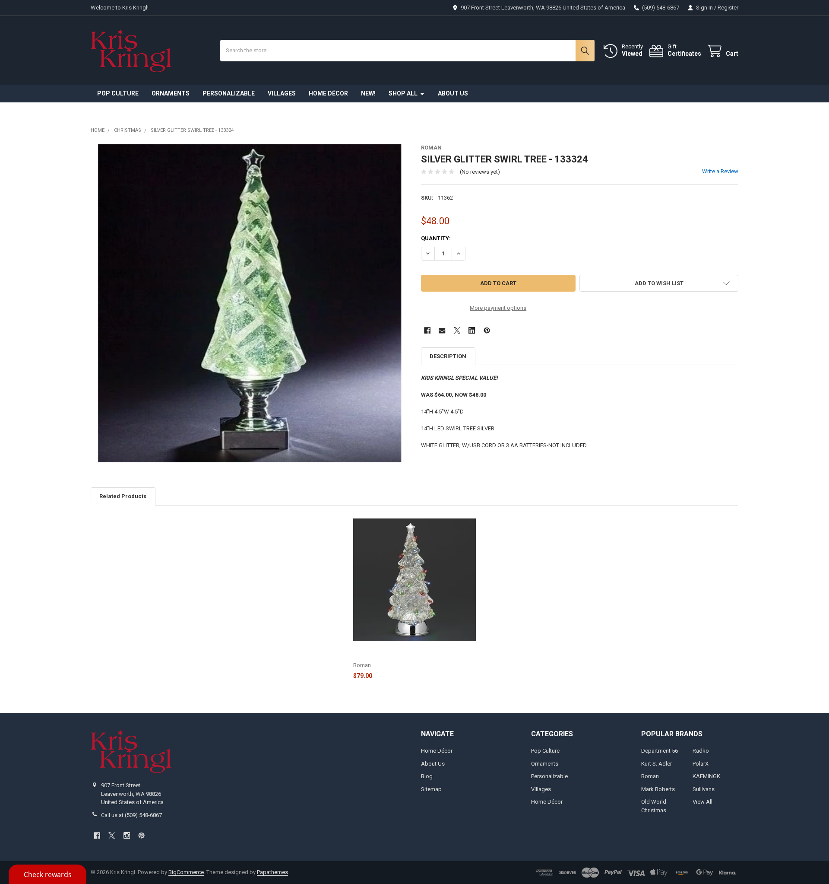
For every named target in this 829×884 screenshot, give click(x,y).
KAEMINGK (706, 776)
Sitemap (431, 789)
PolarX (701, 763)
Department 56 (659, 750)
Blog (427, 776)
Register (728, 7)
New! (368, 93)
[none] (249, 303)
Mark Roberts (658, 789)
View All (702, 801)
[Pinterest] (487, 330)
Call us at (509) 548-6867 (131, 815)
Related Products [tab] (122, 496)
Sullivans (704, 789)
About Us (453, 93)
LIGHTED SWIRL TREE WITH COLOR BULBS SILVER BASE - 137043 (408, 652)
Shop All (403, 93)
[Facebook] (427, 330)
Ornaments (171, 93)
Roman (650, 776)
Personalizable (229, 93)
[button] (658, 283)
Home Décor (328, 93)
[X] (457, 330)
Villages (282, 93)
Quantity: (436, 238)
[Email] (442, 330)
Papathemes (272, 872)
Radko (701, 750)
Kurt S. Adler (656, 763)
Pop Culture (118, 93)
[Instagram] (126, 835)
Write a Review (720, 171)
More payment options (498, 308)
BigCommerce (186, 872)
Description (448, 356)
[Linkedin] (471, 330)
